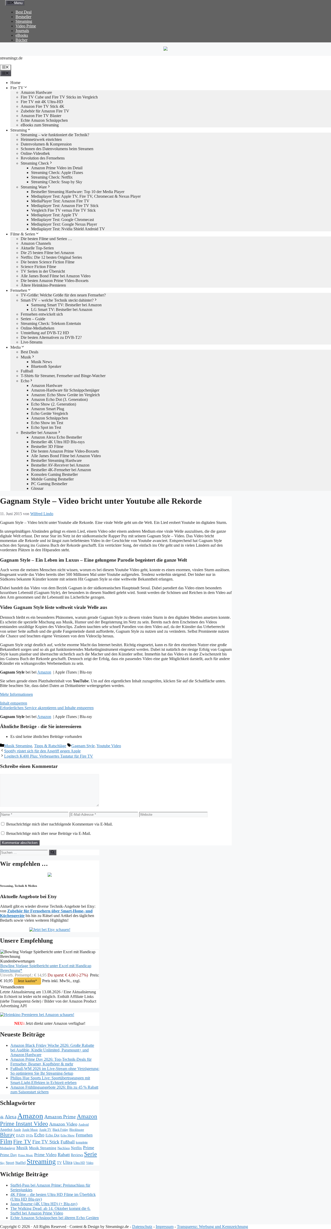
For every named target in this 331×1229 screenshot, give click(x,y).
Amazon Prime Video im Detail (56, 168)
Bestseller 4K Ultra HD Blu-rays (58, 442)
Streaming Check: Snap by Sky (56, 182)
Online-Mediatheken (37, 328)
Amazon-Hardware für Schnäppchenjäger (65, 390)
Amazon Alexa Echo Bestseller (56, 437)
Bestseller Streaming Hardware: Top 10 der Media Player (77, 191)
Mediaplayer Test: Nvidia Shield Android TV (68, 229)
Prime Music (25, 1155)
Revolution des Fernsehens (43, 158)
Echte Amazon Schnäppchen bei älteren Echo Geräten (54, 1218)
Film (6, 1141)
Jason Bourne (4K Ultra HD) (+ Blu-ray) (43, 1204)
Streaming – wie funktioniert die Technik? (55, 135)
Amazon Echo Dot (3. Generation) (59, 399)
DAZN (20, 1135)
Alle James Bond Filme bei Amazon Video (56, 276)
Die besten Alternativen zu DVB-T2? (51, 337)
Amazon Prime (60, 1116)
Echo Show (68, 1135)
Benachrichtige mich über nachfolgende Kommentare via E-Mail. (59, 824)
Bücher (21, 40)
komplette (82, 1142)
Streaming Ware (34, 187)
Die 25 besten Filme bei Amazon (47, 252)
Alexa (10, 1116)
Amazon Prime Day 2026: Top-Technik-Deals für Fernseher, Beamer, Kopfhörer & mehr (51, 1061)
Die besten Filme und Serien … (46, 238)
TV (59, 1163)
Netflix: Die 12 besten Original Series (51, 257)
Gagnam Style (83, 746)
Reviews (77, 1155)
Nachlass (63, 1148)
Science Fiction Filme (38, 266)
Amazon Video (63, 1124)
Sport (10, 1162)
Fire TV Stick (45, 1141)
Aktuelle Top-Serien (37, 248)
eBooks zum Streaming (40, 125)
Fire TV (17, 88)
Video (89, 1163)
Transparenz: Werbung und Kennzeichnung (212, 1226)
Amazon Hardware (36, 92)
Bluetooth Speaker (46, 366)
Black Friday (60, 1130)
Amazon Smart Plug (47, 409)
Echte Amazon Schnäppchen (44, 120)
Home (15, 82)
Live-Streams (31, 342)
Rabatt (64, 1154)
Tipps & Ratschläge (50, 746)
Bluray (7, 1135)
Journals (22, 30)
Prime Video (45, 1154)
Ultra (67, 1162)
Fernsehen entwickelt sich (42, 314)
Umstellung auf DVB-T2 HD (45, 333)
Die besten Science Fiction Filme (47, 262)
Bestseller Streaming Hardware (56, 460)
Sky (2, 1163)
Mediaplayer (7, 1148)
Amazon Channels (36, 243)
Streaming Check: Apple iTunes (57, 172)
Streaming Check (35, 163)
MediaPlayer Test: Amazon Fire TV (60, 201)
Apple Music (30, 1130)
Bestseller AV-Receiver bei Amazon (60, 465)
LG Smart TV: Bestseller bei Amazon (61, 309)
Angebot (6, 1130)
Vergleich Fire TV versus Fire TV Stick (63, 210)
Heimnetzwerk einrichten (41, 139)
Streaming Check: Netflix (52, 177)
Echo (25, 381)
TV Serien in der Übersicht (43, 271)
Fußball (27, 371)
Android (83, 1124)
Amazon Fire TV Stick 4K (42, 106)
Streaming (24, 21)
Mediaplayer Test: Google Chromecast (62, 219)
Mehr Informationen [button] (16, 694)
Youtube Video (108, 746)
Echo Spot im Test (46, 427)
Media (15, 347)
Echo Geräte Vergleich (49, 413)
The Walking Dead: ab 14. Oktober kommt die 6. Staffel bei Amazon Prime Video (50, 1210)
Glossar (37, 488)
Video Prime (26, 26)
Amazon (44, 672)
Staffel (20, 1163)
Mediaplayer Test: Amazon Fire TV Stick (65, 205)
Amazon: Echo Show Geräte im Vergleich (65, 395)
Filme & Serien (22, 234)
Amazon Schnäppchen (49, 418)
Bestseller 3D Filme (47, 446)
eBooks (22, 35)
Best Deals (29, 352)
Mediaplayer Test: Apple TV (54, 215)
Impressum (165, 1226)
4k (2, 1117)
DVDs (29, 1135)
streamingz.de (11, 58)
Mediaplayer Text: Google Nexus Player (64, 224)
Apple (17, 1130)
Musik (26, 357)
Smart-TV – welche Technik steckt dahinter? (57, 300)
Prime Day (8, 1155)
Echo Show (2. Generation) (53, 404)
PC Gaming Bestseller (49, 484)
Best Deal (24, 12)
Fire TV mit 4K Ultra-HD (42, 102)
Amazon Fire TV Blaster (41, 115)
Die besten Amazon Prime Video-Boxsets (54, 280)
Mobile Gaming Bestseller (52, 479)
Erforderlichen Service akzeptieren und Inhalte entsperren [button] (47, 708)
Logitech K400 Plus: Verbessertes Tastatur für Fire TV (48, 756)
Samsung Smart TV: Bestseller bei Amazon (66, 305)
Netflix (76, 1148)
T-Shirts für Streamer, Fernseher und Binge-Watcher (63, 375)
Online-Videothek (35, 153)
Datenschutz (142, 1226)
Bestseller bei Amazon (39, 432)
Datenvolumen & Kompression (46, 144)
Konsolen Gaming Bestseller (54, 474)
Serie (90, 1153)
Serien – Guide (33, 319)
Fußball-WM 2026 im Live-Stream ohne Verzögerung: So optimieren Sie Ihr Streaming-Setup (54, 1070)
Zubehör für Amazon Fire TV (45, 111)
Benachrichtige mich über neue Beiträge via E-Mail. (48, 833)
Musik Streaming (18, 746)
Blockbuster (76, 1130)
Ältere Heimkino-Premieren (43, 285)
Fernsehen (18, 290)
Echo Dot (52, 1135)
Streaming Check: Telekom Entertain (51, 323)
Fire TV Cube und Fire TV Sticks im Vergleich (59, 97)
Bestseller (23, 16)
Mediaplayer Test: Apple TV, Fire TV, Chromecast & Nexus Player (86, 196)
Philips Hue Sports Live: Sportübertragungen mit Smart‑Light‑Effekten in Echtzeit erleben (50, 1080)
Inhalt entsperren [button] (13, 703)
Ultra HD (79, 1163)
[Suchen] (52, 852)
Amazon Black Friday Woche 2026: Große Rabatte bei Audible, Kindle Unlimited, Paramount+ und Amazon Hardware (52, 1050)
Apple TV (45, 1130)
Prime (88, 1147)
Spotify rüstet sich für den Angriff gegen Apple (42, 751)
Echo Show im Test (47, 423)
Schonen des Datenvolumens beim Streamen (57, 149)
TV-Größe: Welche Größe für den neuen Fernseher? (63, 295)
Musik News (41, 362)
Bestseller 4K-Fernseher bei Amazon (61, 470)
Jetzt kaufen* (27, 981)
